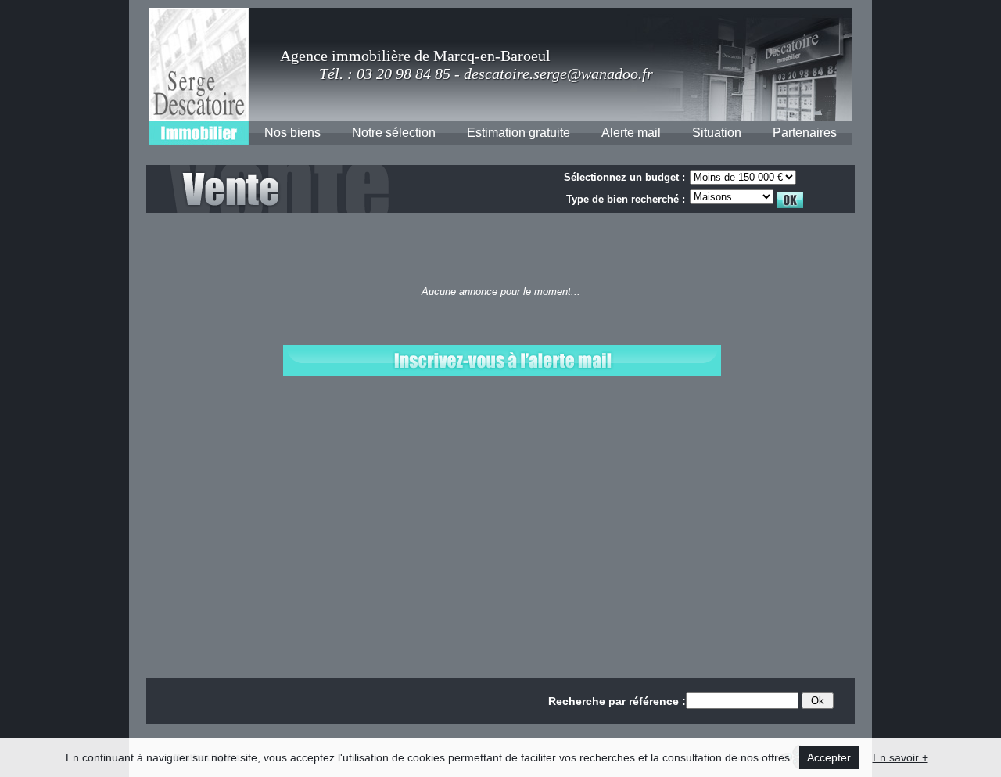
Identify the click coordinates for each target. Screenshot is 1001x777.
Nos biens (292, 132)
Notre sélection (394, 132)
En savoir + (900, 757)
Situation (716, 132)
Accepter (829, 757)
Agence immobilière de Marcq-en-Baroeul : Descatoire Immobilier (199, 76)
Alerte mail (631, 132)
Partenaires (805, 132)
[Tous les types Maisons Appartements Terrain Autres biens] (748, 196)
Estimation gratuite (518, 132)
